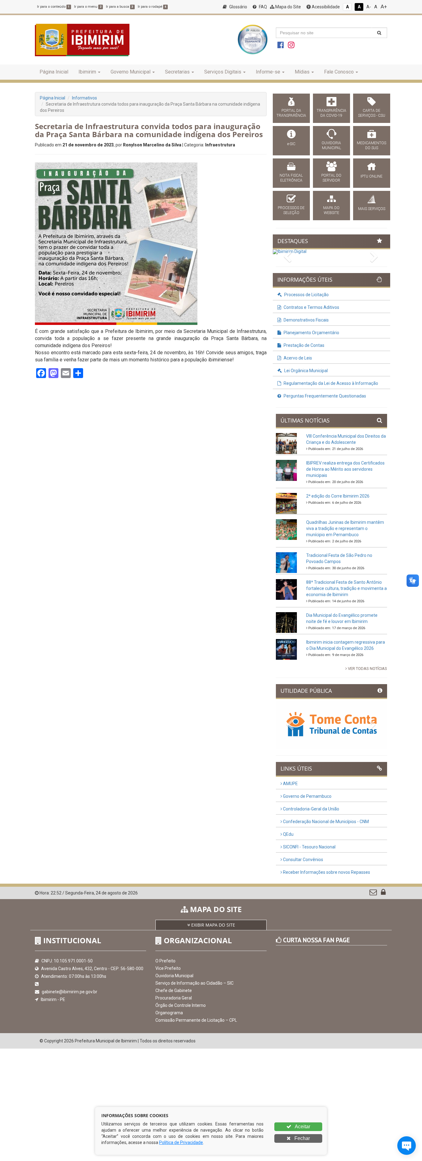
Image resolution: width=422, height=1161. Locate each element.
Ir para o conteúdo (53, 7)
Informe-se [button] (268, 72)
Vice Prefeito (168, 968)
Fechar (301, 1138)
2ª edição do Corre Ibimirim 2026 (337, 496)
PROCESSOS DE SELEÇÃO (291, 210)
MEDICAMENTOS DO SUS (371, 145)
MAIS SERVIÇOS (371, 209)
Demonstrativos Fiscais (306, 320)
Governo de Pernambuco (306, 796)
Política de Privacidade (181, 1142)
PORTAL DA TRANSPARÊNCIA (291, 113)
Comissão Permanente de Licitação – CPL (196, 1020)
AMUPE (290, 783)
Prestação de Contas (303, 345)
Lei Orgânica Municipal (305, 370)
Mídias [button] (302, 72)
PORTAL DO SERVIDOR (331, 178)
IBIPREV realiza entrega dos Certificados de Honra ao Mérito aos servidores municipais (345, 469)
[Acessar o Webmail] (373, 893)
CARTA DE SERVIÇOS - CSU (371, 113)
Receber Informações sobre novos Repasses (326, 872)
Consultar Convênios (302, 859)
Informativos (84, 97)
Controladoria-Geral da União (310, 808)
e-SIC (291, 144)
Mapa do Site (287, 6)
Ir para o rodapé (152, 7)
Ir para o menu (87, 7)
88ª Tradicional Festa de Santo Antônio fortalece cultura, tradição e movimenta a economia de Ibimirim (346, 588)
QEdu (287, 834)
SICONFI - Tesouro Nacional (308, 846)
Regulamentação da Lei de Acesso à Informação (330, 383)
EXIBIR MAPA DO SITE (212, 925)
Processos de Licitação (306, 294)
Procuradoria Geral (173, 997)
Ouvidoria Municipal (174, 975)
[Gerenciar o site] (383, 893)
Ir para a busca (119, 7)
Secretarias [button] (177, 72)
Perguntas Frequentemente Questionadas (324, 395)
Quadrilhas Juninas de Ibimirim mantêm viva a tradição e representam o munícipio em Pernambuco (345, 528)
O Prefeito (165, 960)
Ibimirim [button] (87, 72)
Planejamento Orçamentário (311, 332)
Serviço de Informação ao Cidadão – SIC (194, 983)
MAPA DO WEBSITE (331, 210)
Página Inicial (54, 72)
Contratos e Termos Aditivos (311, 307)
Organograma (169, 1012)
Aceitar (302, 1126)
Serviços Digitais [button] (222, 72)
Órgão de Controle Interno (180, 1005)
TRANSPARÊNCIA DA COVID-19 (331, 113)
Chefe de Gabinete (173, 990)
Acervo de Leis (297, 357)
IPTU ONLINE (371, 176)
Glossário (237, 6)
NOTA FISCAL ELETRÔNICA (291, 178)
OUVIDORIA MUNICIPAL (331, 145)
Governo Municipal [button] (130, 72)
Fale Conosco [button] (339, 72)
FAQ (262, 6)
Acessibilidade (325, 6)
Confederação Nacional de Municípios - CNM (325, 821)
